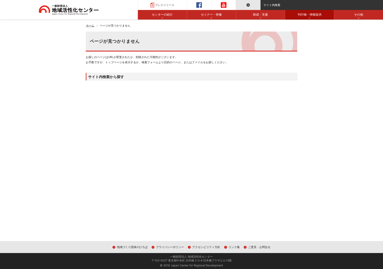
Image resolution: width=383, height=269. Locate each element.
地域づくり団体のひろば (132, 247)
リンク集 (234, 247)
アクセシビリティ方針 (206, 247)
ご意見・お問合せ (259, 247)
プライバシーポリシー (170, 247)
